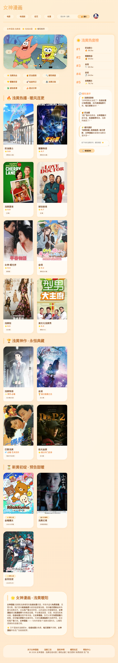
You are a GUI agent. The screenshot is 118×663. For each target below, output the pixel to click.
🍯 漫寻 (83, 17)
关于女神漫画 (32, 649)
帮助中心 (87, 649)
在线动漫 (28, 29)
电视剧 (22, 16)
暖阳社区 (74, 649)
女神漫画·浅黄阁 (13, 29)
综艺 (36, 16)
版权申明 (61, 649)
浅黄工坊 (48, 649)
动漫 (49, 16)
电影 (8, 16)
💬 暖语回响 (87, 151)
